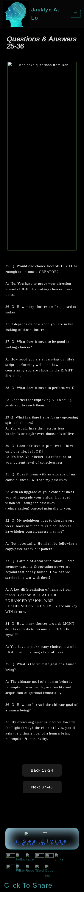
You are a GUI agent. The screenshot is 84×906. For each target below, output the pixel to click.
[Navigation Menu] (76, 13)
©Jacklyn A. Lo (17, 896)
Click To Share (28, 885)
